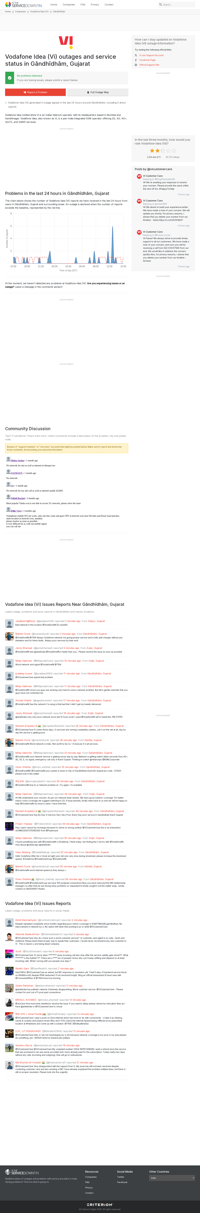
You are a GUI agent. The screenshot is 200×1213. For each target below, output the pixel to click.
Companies (69, 4)
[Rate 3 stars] (163, 150)
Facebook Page (147, 60)
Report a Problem (37, 92)
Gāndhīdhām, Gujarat (95, 633)
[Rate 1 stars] (152, 150)
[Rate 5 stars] (174, 150)
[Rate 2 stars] (158, 150)
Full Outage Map (99, 92)
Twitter (120, 1177)
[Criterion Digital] (100, 1204)
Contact (109, 4)
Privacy (95, 4)
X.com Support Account (151, 55)
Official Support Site (149, 64)
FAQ (83, 4)
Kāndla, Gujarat (93, 740)
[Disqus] (66, 492)
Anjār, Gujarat (94, 648)
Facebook (122, 1182)
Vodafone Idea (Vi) (39, 11)
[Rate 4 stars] (168, 150)
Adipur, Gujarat (96, 621)
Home (53, 4)
